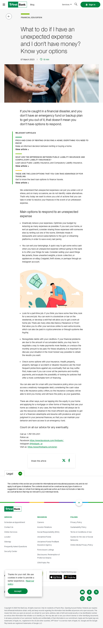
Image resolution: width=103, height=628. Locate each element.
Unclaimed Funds (44, 537)
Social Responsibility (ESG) (48, 532)
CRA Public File (43, 562)
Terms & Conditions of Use (81, 532)
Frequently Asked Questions (15, 546)
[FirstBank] (17, 5)
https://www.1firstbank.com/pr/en (42, 447)
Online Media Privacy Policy (81, 545)
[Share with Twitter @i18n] (63, 461)
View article (21, 149)
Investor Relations (44, 527)
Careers (40, 522)
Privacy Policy (76, 522)
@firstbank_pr (36, 443)
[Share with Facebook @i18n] (69, 461)
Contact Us (8, 527)
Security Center (10, 551)
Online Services (10, 532)
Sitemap (7, 541)
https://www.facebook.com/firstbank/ (47, 440)
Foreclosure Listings (45, 550)
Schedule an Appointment (14, 522)
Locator (7, 537)
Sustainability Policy (78, 527)
